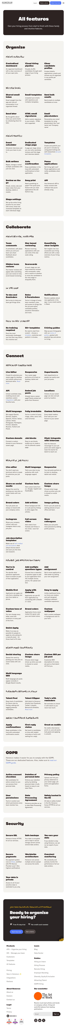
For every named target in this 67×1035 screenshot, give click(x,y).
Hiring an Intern (40, 962)
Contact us (11, 1000)
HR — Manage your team (16, 953)
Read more (28, 709)
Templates (10, 960)
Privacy (9, 1012)
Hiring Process (39, 965)
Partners (10, 981)
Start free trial (16, 932)
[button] (35, 3)
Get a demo (30, 932)
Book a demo (44, 3)
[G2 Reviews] (12, 1016)
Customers (11, 957)
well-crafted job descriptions (14, 544)
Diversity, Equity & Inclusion (44, 976)
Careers (9, 996)
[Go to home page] (16, 3)
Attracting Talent (40, 980)
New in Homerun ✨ (14, 974)
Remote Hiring (39, 969)
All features (11, 964)
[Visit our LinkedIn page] (39, 1020)
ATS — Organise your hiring (16, 949)
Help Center (38, 953)
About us (10, 992)
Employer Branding (41, 973)
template (28, 335)
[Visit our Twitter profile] (43, 1020)
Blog (36, 949)
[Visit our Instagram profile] (35, 1020)
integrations (10, 400)
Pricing (9, 970)
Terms (9, 1008)
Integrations (11, 978)
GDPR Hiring (38, 984)
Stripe (13, 862)
